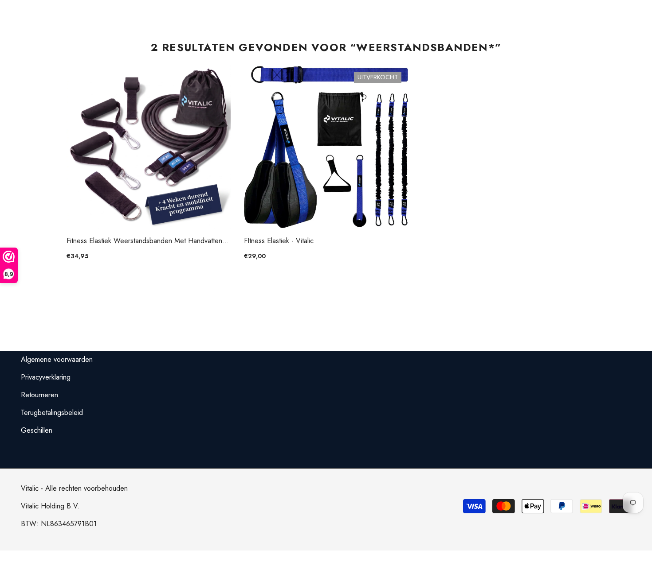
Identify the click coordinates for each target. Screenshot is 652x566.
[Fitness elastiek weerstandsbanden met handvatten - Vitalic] (149, 147)
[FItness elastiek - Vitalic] (326, 147)
